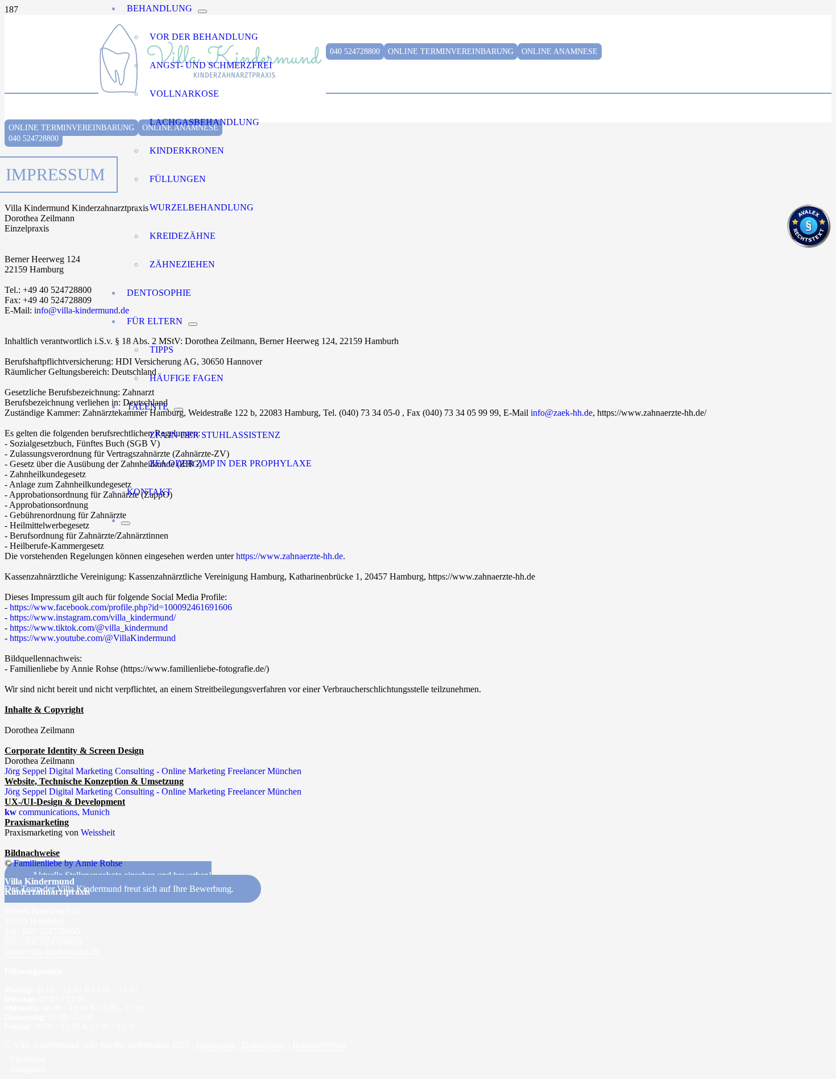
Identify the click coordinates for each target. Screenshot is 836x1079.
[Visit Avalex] (808, 245)
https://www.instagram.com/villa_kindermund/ (93, 617)
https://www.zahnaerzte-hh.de (289, 556)
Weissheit (98, 832)
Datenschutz (264, 1045)
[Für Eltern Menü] (192, 324)
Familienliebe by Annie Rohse (68, 863)
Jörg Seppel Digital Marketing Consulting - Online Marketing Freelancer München (153, 771)
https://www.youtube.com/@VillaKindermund (93, 638)
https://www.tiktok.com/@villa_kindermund (89, 627)
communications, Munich (57, 812)
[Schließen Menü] (125, 523)
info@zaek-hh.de (562, 412)
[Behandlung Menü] (202, 11)
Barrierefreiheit (319, 1045)
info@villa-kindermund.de (81, 310)
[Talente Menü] (178, 409)
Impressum (215, 1045)
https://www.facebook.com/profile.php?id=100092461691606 (121, 607)
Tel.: (42, 931)
